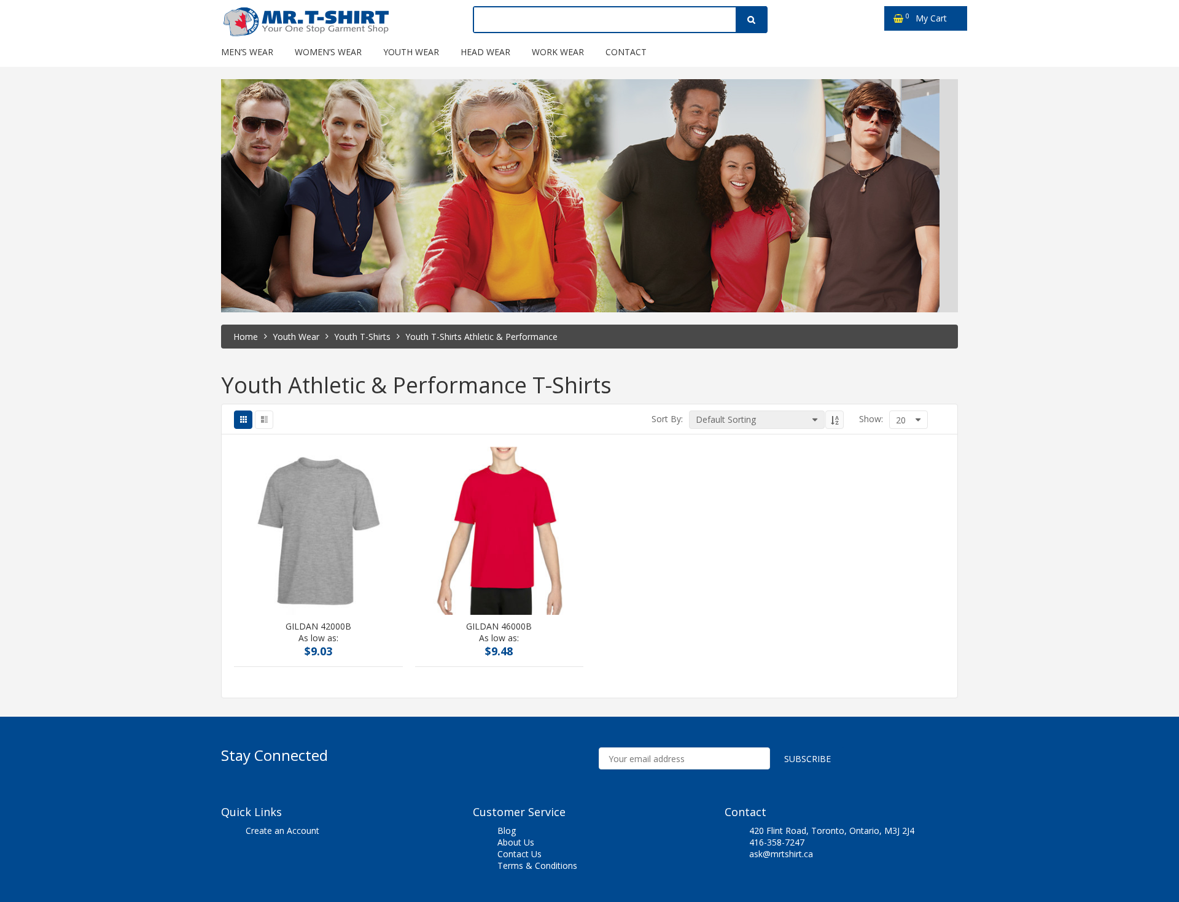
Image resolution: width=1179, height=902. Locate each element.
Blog (506, 830)
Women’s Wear (328, 52)
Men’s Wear (247, 52)
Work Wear (558, 52)
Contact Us (519, 854)
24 (870, 514)
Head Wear (485, 52)
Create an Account (282, 830)
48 (870, 528)
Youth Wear (411, 52)
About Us (515, 842)
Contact (626, 52)
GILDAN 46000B (499, 626)
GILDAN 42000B (318, 626)
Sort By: (667, 419)
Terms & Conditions (537, 865)
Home (245, 336)
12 (870, 486)
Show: (871, 419)
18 (870, 500)
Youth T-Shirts (362, 336)
